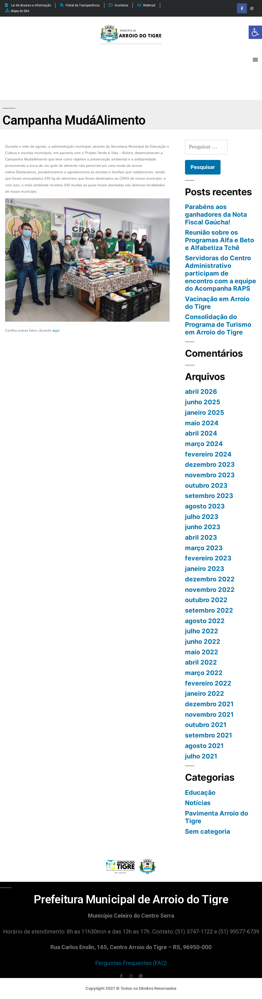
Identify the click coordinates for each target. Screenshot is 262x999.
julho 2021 (201, 756)
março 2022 (204, 673)
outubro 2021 (205, 725)
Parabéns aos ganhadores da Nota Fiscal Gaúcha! (216, 214)
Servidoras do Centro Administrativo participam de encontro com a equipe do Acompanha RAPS (220, 273)
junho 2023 (202, 527)
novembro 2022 (210, 589)
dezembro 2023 (210, 464)
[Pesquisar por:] (206, 146)
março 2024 (204, 444)
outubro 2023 (206, 485)
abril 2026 (201, 391)
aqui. (56, 330)
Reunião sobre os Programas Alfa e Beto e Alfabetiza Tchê (219, 240)
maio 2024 (202, 423)
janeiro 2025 (204, 412)
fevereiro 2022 (208, 683)
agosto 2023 (205, 506)
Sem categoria (207, 831)
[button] (255, 32)
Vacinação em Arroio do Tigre (217, 302)
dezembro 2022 (210, 579)
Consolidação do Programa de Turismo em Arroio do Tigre (218, 324)
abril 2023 (201, 537)
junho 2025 (202, 402)
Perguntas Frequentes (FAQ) (131, 963)
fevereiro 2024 (208, 454)
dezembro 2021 (209, 704)
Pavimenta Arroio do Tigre (216, 817)
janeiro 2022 (204, 693)
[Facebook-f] (242, 8)
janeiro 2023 (204, 568)
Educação (200, 792)
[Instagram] (252, 8)
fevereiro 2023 (208, 558)
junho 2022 (202, 641)
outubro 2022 (206, 600)
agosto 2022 (205, 621)
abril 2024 (201, 433)
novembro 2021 (209, 714)
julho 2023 (201, 516)
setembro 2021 (208, 735)
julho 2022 (201, 631)
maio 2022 (201, 652)
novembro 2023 (210, 475)
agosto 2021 (204, 746)
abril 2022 (201, 662)
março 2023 (204, 548)
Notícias (198, 803)
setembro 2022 (209, 610)
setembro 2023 (209, 496)
